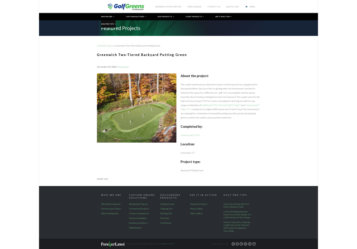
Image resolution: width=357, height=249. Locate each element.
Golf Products (164, 17)
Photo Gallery (196, 208)
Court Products (193, 17)
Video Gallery (196, 213)
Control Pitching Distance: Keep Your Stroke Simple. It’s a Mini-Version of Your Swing (237, 214)
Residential (123, 66)
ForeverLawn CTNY (190, 135)
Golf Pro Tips (107, 24)
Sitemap (163, 244)
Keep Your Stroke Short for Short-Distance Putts (236, 205)
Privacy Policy (171, 244)
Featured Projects (198, 204)
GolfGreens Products (170, 196)
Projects (110, 45)
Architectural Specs (138, 222)
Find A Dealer (194, 7)
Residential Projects (138, 204)
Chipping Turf (166, 208)
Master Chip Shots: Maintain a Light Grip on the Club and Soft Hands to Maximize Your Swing (236, 226)
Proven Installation (138, 218)
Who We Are (106, 17)
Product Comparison (139, 213)
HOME (100, 45)
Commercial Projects (139, 208)
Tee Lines (164, 218)
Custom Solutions (135, 17)
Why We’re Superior (111, 204)
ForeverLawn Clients (111, 208)
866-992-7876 (232, 7)
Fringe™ (236, 105)
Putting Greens (167, 204)
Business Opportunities (168, 7)
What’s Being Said (109, 213)
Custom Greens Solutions (142, 196)
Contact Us (213, 7)
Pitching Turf (166, 213)
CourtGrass (165, 222)
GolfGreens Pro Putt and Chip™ (217, 105)
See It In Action (222, 17)
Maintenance (135, 227)
